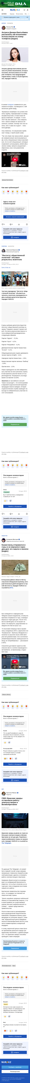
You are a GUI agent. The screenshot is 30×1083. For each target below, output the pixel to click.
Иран (14, 965)
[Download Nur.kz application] (15, 4)
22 (3, 707)
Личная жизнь (19, 14)
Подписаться (15, 424)
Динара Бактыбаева (7, 180)
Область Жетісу (6, 694)
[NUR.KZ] (15, 10)
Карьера (12, 14)
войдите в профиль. (10, 211)
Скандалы (10, 23)
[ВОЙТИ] (27, 10)
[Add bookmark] (27, 224)
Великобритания (6, 965)
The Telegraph (6, 843)
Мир (3, 789)
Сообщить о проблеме (15, 1067)
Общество (4, 535)
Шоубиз (4, 14)
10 (12, 707)
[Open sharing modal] (19, 224)
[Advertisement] (15, 91)
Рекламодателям (15, 1071)
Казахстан (11, 246)
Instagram (10, 104)
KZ (24, 10)
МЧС (11, 588)
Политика (4, 246)
